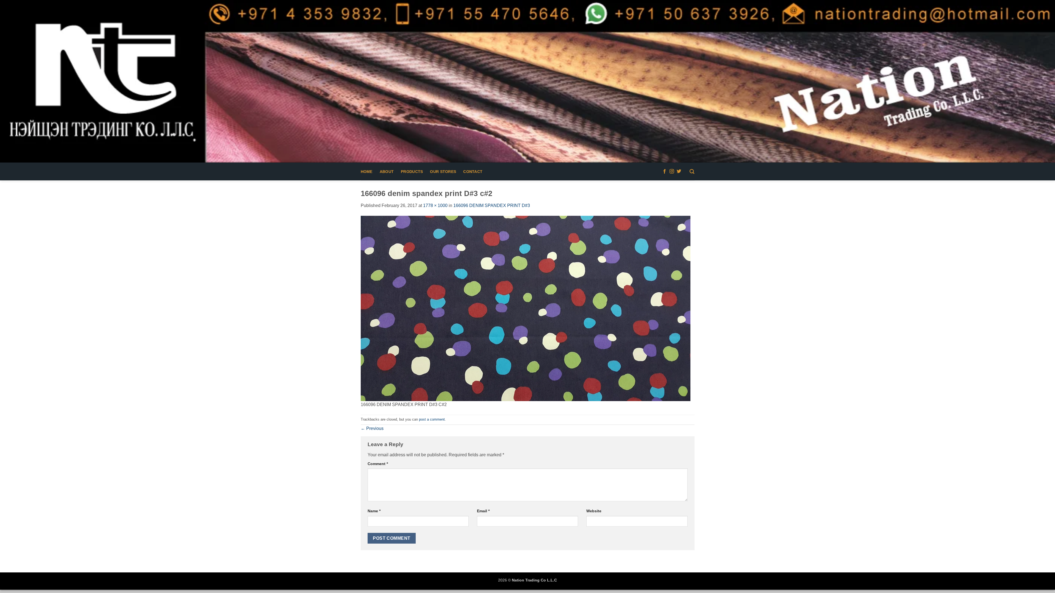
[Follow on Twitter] (679, 171)
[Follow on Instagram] (672, 171)
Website (593, 511)
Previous (372, 428)
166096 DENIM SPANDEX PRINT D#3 (491, 205)
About (387, 171)
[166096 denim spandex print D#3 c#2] (525, 308)
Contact (472, 171)
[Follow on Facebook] (664, 171)
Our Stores (443, 171)
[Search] (692, 171)
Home (367, 171)
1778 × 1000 (435, 205)
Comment (378, 463)
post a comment (432, 419)
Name (374, 511)
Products (412, 171)
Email (483, 511)
